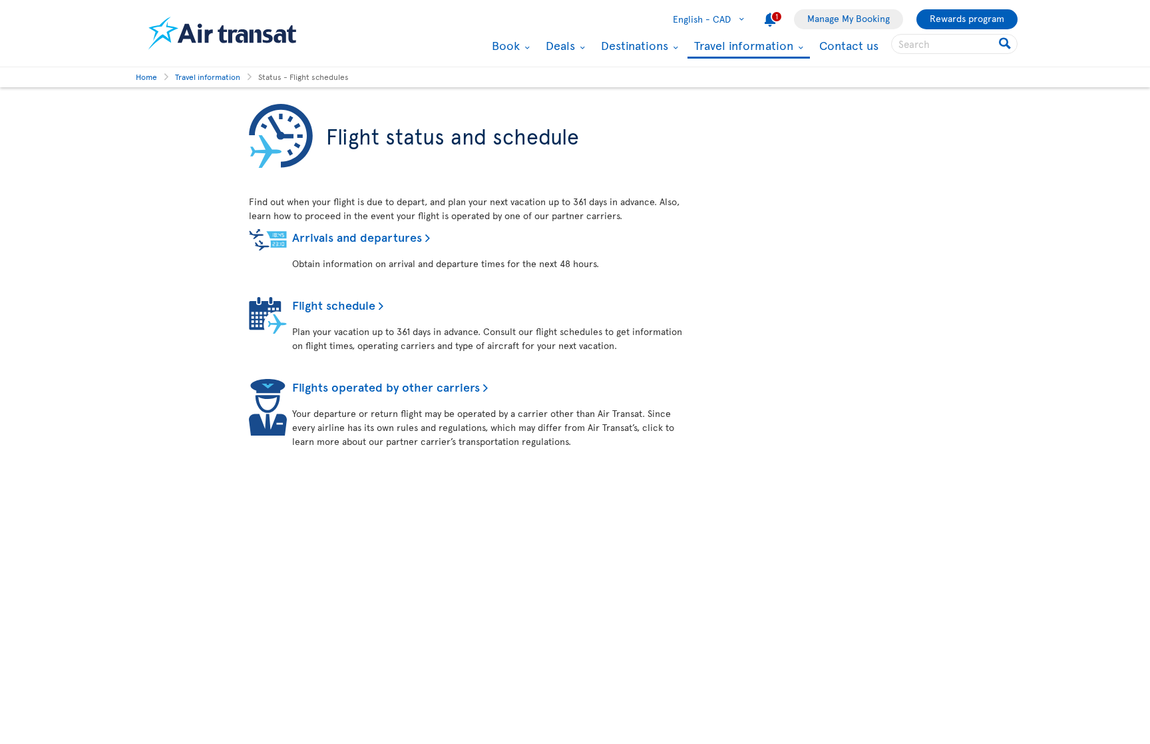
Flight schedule (333, 304)
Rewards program (967, 18)
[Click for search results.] (1006, 44)
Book (504, 45)
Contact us (848, 45)
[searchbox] (954, 44)
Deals (558, 45)
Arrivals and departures (357, 236)
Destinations (632, 45)
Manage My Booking (848, 18)
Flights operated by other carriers (386, 386)
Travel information (742, 46)
